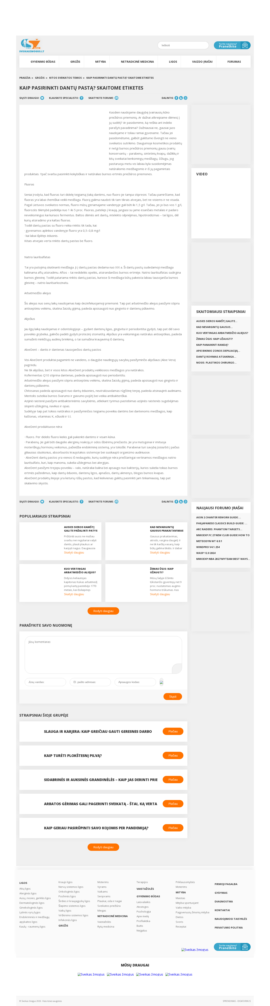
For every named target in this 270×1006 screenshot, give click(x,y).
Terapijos (142, 882)
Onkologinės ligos (69, 891)
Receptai (181, 926)
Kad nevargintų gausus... (214, 327)
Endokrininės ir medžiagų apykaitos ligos (34, 919)
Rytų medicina (105, 926)
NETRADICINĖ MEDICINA (137, 61)
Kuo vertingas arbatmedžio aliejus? (222, 333)
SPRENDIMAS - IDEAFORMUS (237, 1001)
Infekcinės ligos (68, 920)
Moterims (103, 882)
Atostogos (143, 907)
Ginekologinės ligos (31, 907)
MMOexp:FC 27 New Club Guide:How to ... (223, 535)
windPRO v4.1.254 (208, 547)
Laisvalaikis (143, 902)
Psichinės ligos (67, 896)
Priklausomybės (185, 882)
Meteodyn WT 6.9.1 (209, 541)
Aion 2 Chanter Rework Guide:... (218, 517)
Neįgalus (142, 930)
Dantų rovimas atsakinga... (216, 356)
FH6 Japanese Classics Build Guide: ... (221, 523)
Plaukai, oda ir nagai (109, 901)
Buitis (140, 926)
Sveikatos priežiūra (109, 906)
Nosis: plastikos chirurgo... (216, 362)
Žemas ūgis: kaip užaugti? (214, 339)
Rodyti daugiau (103, 611)
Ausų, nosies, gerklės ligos (35, 898)
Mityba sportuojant (187, 903)
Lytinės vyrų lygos (30, 912)
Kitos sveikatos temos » (67, 78)
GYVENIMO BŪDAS (43, 61)
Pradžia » (26, 78)
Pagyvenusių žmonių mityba (192, 912)
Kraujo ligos (66, 882)
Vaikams (102, 891)
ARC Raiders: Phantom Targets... (219, 529)
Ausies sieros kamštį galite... (216, 321)
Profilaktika (143, 921)
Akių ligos (25, 888)
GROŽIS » (41, 78)
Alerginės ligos (28, 893)
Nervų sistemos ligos (71, 887)
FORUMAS (234, 61)
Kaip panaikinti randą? (212, 345)
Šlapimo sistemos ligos (72, 906)
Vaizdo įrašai (202, 61)
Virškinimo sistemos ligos (73, 915)
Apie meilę (143, 916)
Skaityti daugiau (74, 552)
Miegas (101, 910)
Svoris (179, 922)
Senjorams (103, 896)
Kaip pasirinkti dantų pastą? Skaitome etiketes (120, 78)
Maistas (180, 898)
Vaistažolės (104, 922)
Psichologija (144, 911)
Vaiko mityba (183, 907)
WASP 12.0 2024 (205, 553)
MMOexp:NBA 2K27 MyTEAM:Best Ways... (223, 559)
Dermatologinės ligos (31, 903)
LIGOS (173, 61)
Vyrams (102, 887)
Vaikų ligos (65, 910)
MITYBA (100, 61)
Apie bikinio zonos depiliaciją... (218, 350)
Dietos (179, 917)
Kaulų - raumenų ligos (32, 926)
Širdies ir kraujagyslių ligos (74, 901)
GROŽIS (75, 61)
